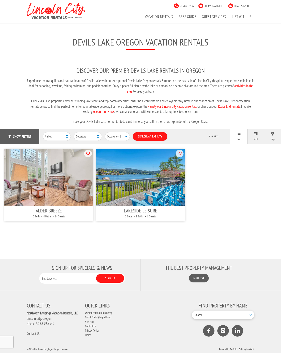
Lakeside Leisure (140, 210)
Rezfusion (234, 349)
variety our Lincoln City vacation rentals (172, 106)
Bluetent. (250, 349)
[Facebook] (208, 331)
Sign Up (110, 278)
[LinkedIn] (237, 331)
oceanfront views (103, 111)
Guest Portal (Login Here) (98, 317)
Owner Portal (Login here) (98, 313)
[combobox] (223, 315)
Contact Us (33, 333)
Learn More (199, 278)
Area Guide (187, 16)
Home (88, 335)
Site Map (89, 322)
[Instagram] (223, 331)
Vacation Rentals (159, 16)
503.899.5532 (187, 6)
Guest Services (214, 16)
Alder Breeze (49, 210)
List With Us (241, 16)
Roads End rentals (229, 106)
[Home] (56, 10)
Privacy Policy (92, 330)
